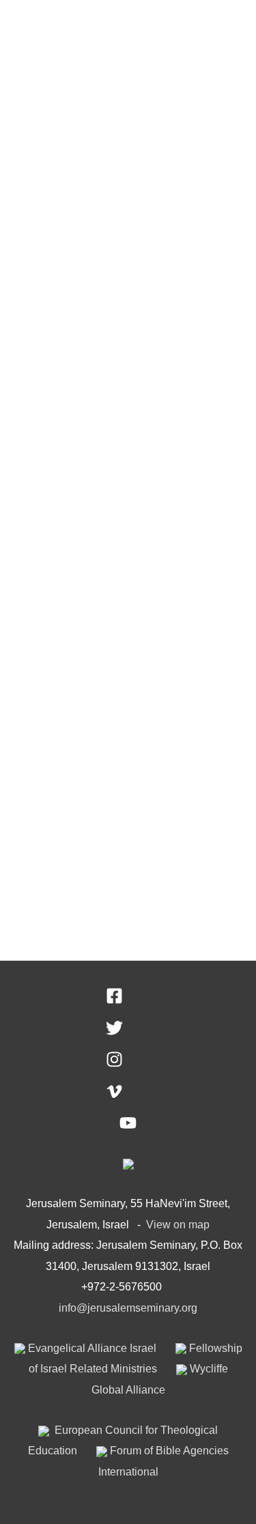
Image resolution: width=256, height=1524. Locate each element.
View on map (178, 1224)
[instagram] (128, 1064)
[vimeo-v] (128, 1096)
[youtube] (128, 1127)
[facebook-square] (128, 1000)
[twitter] (128, 1032)
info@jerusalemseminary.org (128, 1307)
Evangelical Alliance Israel (90, 1348)
